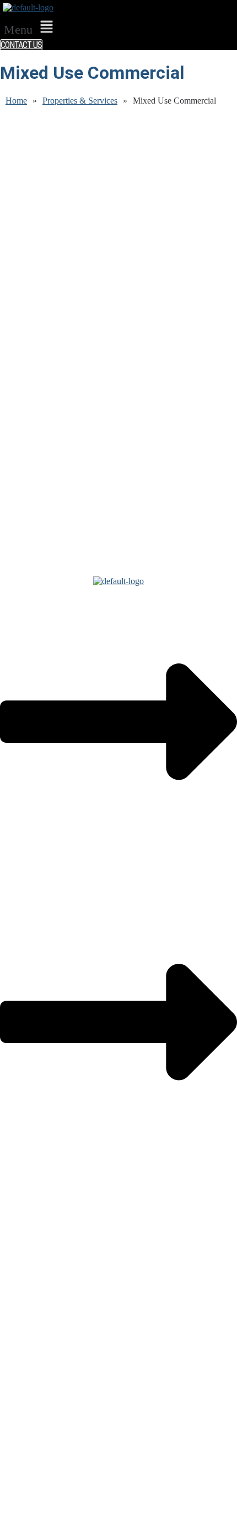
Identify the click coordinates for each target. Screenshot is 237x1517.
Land (9, 1291)
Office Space (22, 1261)
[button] (31, 27)
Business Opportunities (39, 1311)
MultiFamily (21, 1301)
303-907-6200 (25, 1354)
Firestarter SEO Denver (170, 1502)
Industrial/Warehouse (36, 1271)
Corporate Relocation (36, 1251)
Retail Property (25, 1281)
